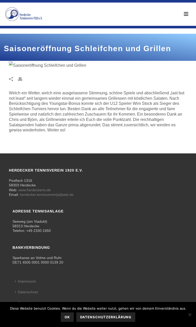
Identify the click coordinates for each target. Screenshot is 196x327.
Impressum (27, 281)
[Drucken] (22, 79)
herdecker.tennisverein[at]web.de (47, 195)
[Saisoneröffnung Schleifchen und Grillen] (53, 65)
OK (67, 317)
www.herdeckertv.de (34, 190)
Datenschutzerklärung (105, 317)
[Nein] (189, 314)
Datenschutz (28, 292)
